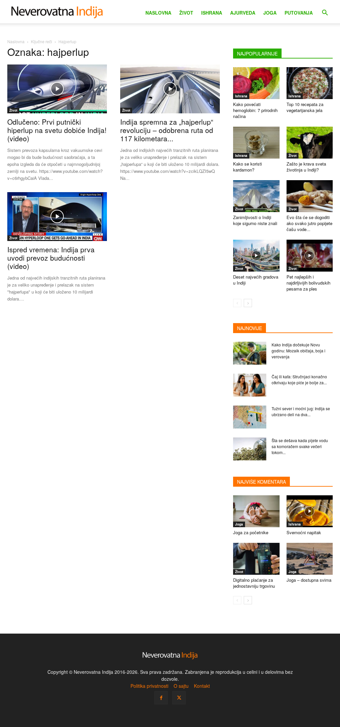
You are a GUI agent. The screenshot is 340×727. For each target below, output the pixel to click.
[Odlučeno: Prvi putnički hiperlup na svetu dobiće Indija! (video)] (57, 88)
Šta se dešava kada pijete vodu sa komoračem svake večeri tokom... (300, 446)
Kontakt (202, 685)
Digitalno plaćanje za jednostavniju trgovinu (254, 583)
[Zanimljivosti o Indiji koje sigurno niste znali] (256, 196)
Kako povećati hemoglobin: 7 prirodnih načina (255, 110)
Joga (270, 12)
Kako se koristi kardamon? (247, 167)
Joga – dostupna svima (309, 580)
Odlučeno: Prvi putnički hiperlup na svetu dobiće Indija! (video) (57, 130)
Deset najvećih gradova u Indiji (255, 280)
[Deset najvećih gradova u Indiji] (256, 256)
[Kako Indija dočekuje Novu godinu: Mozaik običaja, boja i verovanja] (249, 353)
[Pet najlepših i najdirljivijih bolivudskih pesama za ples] (310, 256)
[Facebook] (161, 697)
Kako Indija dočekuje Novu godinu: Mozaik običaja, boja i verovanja (298, 350)
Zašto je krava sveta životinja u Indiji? (306, 167)
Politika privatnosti (149, 685)
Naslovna (158, 12)
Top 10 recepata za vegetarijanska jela (305, 107)
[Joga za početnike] (256, 511)
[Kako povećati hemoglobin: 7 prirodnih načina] (256, 83)
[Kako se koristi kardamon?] (256, 143)
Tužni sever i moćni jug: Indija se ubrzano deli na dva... (301, 411)
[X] (179, 697)
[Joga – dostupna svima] (310, 559)
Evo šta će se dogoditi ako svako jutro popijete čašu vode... (309, 223)
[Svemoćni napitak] (310, 511)
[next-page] (248, 303)
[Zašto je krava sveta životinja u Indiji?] (310, 143)
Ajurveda (242, 12)
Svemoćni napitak (304, 532)
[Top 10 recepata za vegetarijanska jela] (310, 83)
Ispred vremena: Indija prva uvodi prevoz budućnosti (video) (51, 257)
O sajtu (181, 685)
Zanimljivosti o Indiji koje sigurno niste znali (255, 220)
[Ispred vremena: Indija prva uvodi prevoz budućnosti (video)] (57, 216)
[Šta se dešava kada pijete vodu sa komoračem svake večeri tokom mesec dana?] (249, 448)
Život (186, 12)
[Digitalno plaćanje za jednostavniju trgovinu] (256, 559)
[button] (325, 13)
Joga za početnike (250, 532)
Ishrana (211, 12)
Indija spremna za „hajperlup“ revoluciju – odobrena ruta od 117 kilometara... (166, 130)
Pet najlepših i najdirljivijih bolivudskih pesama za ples (308, 283)
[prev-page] (237, 303)
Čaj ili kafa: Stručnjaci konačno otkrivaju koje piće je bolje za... (299, 379)
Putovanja (299, 12)
